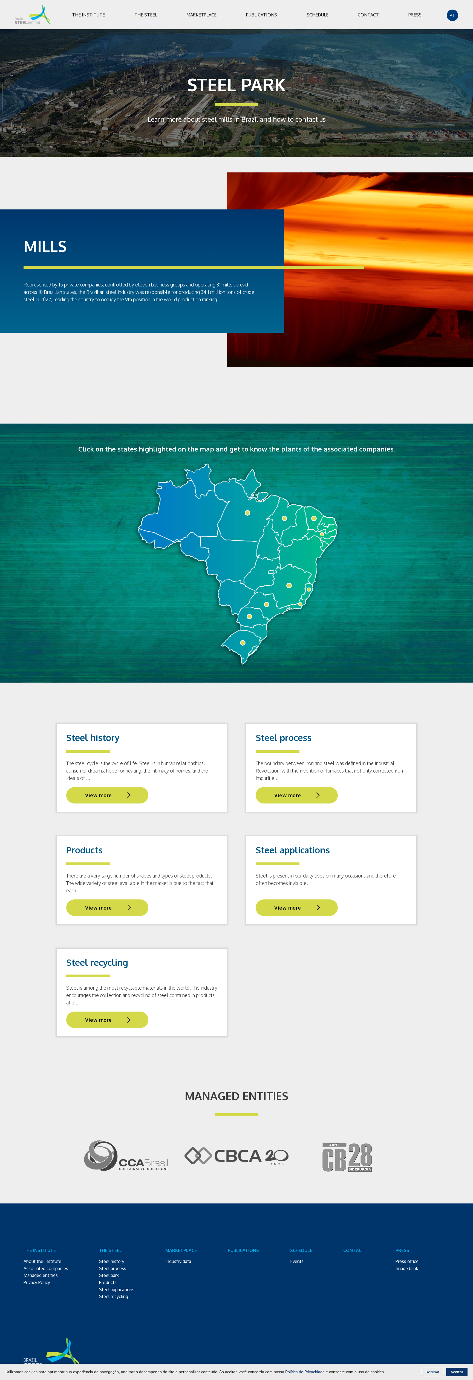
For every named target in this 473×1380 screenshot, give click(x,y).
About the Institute (42, 1261)
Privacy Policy (37, 1282)
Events (297, 1261)
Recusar (432, 1372)
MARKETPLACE (201, 15)
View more (98, 795)
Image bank (407, 1268)
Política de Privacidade (305, 1372)
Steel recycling (113, 1296)
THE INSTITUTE (88, 15)
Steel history (111, 1261)
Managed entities (41, 1275)
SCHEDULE (317, 15)
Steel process (112, 1268)
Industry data (178, 1261)
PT (452, 15)
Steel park (109, 1275)
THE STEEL (145, 15)
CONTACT (368, 15)
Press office (407, 1261)
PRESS (415, 15)
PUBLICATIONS (261, 15)
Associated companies (46, 1268)
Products (108, 1282)
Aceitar (457, 1372)
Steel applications (116, 1289)
